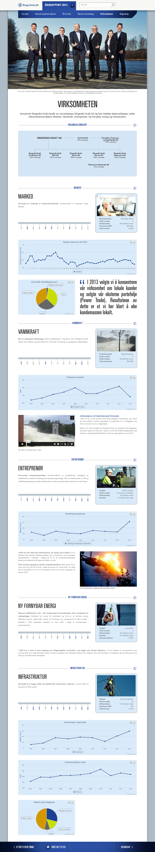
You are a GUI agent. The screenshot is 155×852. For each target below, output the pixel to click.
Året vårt (67, 14)
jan (21, 227)
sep (70, 227)
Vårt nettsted (58, 847)
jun (51, 227)
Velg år (72, 5)
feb (27, 227)
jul (57, 227)
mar (33, 228)
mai (45, 227)
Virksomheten (106, 14)
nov (82, 228)
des (88, 227)
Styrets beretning (25, 847)
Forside (25, 14)
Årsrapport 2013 (56, 5)
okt (76, 227)
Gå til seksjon (134, 125)
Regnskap (125, 847)
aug (64, 228)
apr (39, 227)
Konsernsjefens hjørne (45, 14)
